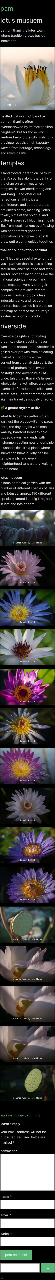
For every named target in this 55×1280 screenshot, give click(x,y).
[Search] (48, 1268)
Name (5, 1196)
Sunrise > (10, 105)
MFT (37, 1115)
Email (5, 1215)
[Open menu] (2, 1278)
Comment (8, 1151)
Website (6, 1234)
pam (6, 8)
